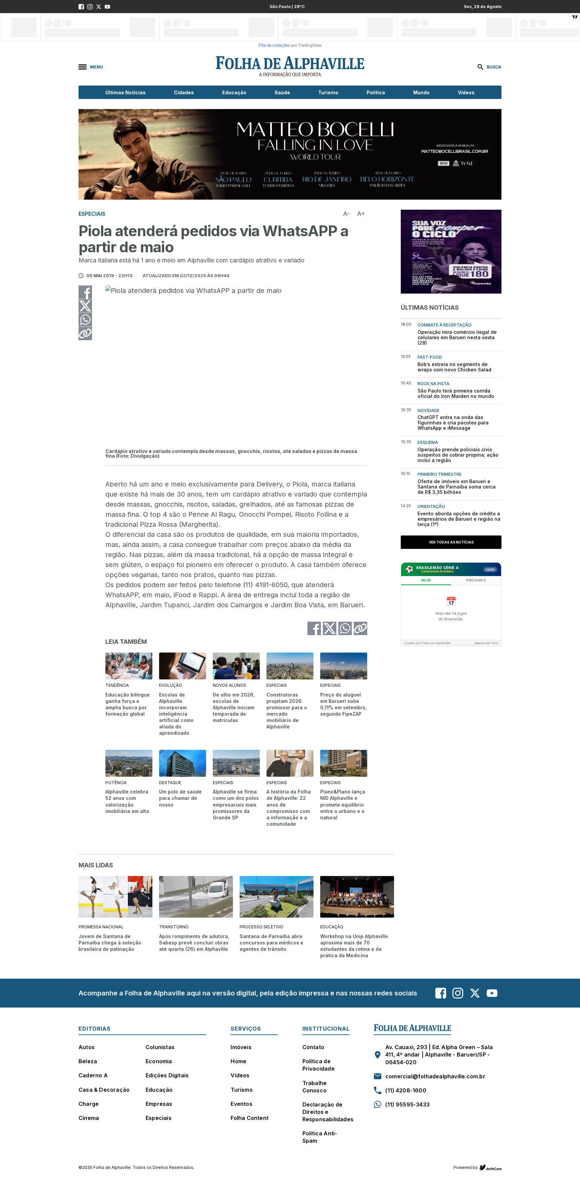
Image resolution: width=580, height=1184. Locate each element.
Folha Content (250, 1118)
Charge (89, 1103)
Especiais (159, 1118)
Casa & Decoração (104, 1089)
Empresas (159, 1103)
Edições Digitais (167, 1075)
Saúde (282, 92)
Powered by (465, 1167)
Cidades (184, 92)
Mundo (421, 92)
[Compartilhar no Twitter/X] (85, 306)
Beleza (88, 1061)
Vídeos (466, 92)
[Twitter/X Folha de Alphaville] (98, 6)
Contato (313, 1047)
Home (238, 1061)
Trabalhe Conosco (314, 1087)
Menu (96, 66)
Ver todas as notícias (451, 542)
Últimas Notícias (125, 92)
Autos (87, 1047)
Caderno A (93, 1075)
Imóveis (241, 1047)
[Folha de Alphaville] (290, 67)
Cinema (89, 1118)
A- (346, 213)
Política (376, 92)
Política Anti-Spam (319, 1137)
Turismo (328, 92)
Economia (159, 1061)
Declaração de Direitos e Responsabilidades (327, 1112)
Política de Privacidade (318, 1065)
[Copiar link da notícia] (85, 333)
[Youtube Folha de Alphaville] (107, 6)
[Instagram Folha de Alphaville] (90, 6)
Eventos (241, 1103)
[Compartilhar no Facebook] (85, 292)
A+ (361, 213)
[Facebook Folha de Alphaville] (81, 6)
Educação (234, 92)
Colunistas (160, 1047)
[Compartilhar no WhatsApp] (85, 319)
